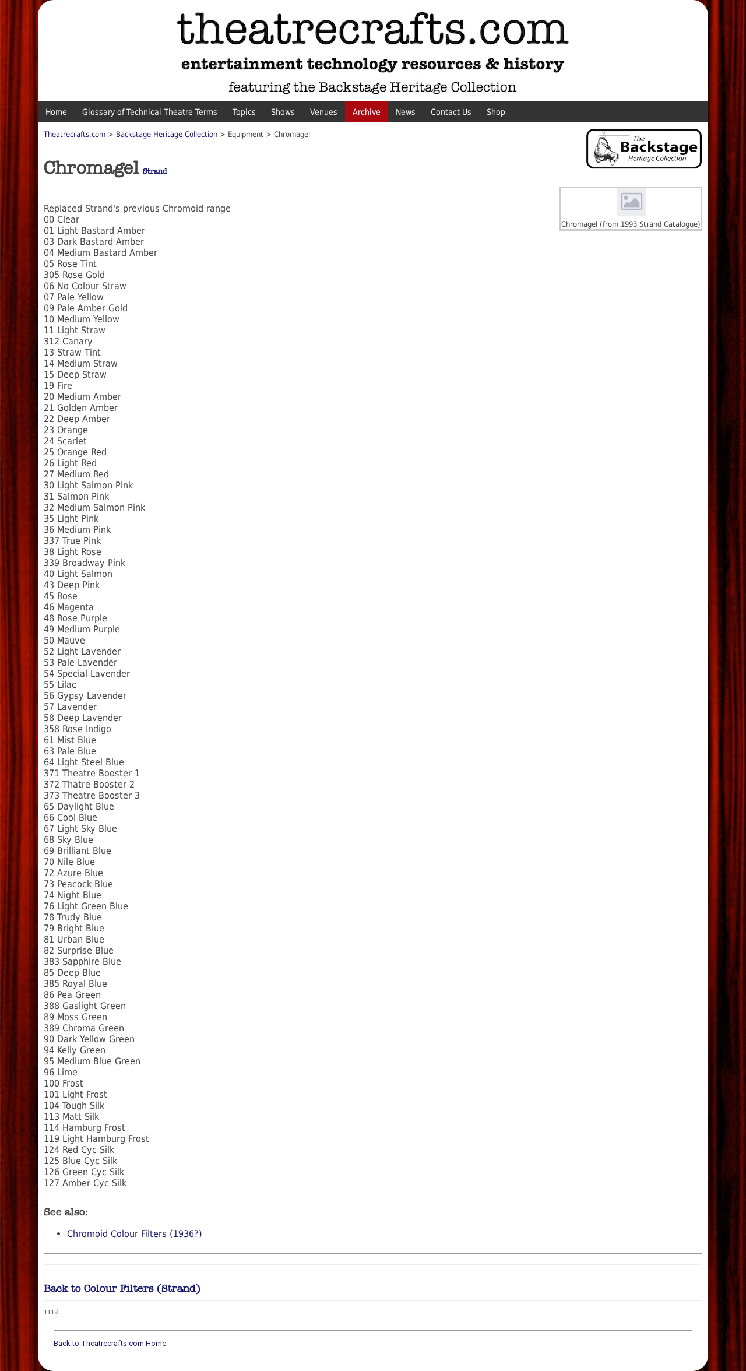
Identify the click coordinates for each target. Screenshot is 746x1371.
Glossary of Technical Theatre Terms (149, 112)
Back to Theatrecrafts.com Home (110, 1343)
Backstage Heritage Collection (166, 134)
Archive (367, 112)
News (406, 112)
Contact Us (451, 112)
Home (56, 112)
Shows (283, 112)
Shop (496, 112)
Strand (155, 171)
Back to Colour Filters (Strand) (122, 1288)
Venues (323, 112)
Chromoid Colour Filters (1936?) (134, 1233)
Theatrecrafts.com (74, 134)
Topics (244, 112)
